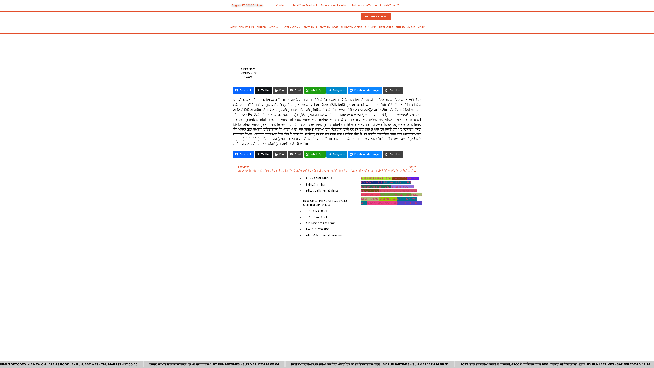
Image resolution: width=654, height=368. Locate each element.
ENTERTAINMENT (405, 27)
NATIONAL (274, 27)
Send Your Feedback (305, 5)
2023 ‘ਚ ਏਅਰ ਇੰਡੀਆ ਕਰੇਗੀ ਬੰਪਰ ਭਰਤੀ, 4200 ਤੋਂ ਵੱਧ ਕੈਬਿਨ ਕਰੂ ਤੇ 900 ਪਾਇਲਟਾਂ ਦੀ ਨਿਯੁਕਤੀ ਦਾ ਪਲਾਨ (511, 364)
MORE (421, 27)
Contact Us (283, 5)
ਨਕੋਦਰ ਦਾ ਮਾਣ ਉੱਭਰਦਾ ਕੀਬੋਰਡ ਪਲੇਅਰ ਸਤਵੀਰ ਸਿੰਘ (169, 364)
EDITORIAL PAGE (329, 27)
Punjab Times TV (390, 5)
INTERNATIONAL (292, 27)
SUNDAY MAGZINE (351, 27)
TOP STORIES (246, 27)
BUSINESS (370, 27)
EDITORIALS (310, 27)
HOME (233, 27)
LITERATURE (386, 27)
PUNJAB (261, 27)
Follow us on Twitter (364, 5)
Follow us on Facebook (335, 5)
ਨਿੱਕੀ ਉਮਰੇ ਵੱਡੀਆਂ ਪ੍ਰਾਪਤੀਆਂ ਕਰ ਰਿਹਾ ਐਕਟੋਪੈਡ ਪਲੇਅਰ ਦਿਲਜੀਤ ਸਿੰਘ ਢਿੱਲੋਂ (324, 364)
